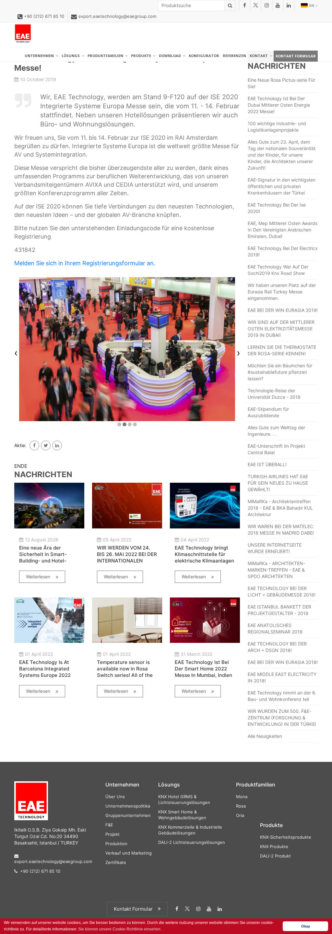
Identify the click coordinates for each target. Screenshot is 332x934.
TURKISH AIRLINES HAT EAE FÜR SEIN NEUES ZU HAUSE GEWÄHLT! (278, 483)
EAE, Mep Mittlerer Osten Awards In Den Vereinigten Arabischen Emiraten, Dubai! (282, 229)
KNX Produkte (274, 846)
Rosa (241, 806)
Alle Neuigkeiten (265, 736)
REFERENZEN (234, 55)
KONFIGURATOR (204, 55)
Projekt (112, 834)
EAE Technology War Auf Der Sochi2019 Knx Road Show (278, 270)
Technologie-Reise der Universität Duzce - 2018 (274, 394)
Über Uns (115, 796)
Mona (241, 796)
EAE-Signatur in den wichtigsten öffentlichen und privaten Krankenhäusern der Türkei (281, 186)
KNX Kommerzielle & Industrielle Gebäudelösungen (190, 829)
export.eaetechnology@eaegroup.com (117, 16)
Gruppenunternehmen (128, 815)
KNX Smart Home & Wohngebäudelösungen (182, 814)
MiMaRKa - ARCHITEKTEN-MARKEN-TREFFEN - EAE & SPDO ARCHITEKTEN (276, 570)
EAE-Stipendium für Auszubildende (268, 412)
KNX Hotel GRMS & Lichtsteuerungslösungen (184, 799)
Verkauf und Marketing (128, 853)
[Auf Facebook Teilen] (34, 445)
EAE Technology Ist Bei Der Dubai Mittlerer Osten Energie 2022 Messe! (279, 105)
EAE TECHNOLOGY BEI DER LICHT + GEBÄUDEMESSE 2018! (281, 591)
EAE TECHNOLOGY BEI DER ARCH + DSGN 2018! (277, 647)
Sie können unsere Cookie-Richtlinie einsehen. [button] (119, 929)
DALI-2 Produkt (275, 855)
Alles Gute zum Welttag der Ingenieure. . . (276, 431)
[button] (119, 424)
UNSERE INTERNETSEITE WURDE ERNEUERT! (275, 548)
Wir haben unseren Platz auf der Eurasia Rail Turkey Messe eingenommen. (282, 291)
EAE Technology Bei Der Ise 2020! (277, 208)
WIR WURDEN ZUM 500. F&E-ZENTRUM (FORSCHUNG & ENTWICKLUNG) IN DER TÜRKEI (282, 717)
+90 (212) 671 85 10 (44, 16)
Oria (240, 815)
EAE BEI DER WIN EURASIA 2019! (283, 310)
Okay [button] (305, 926)
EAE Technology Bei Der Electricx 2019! (283, 251)
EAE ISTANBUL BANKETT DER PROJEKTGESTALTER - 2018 (279, 610)
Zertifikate (115, 862)
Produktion (116, 843)
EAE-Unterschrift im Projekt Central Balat (276, 449)
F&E (109, 824)
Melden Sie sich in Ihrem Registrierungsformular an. (84, 263)
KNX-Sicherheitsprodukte (285, 837)
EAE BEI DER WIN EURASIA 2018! (283, 662)
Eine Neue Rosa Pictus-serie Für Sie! (281, 83)
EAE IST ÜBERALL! (267, 464)
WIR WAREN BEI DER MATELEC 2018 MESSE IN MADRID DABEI (281, 530)
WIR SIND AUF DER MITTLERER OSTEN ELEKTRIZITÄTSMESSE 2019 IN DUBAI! (281, 328)
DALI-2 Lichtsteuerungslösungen (191, 842)
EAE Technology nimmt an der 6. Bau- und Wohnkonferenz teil (282, 696)
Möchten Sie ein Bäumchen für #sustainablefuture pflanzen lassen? (280, 372)
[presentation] (16, 354)
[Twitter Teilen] (46, 445)
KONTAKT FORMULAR (296, 55)
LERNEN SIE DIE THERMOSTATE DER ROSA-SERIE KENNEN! (282, 350)
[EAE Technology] (22, 33)
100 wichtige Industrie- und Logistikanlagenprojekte (277, 127)
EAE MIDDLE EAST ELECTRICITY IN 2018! (282, 677)
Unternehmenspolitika (127, 806)
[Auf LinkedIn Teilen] (57, 445)
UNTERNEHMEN (40, 55)
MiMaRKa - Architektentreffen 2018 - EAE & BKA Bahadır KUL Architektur (280, 508)
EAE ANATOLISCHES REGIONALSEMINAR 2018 (275, 628)
